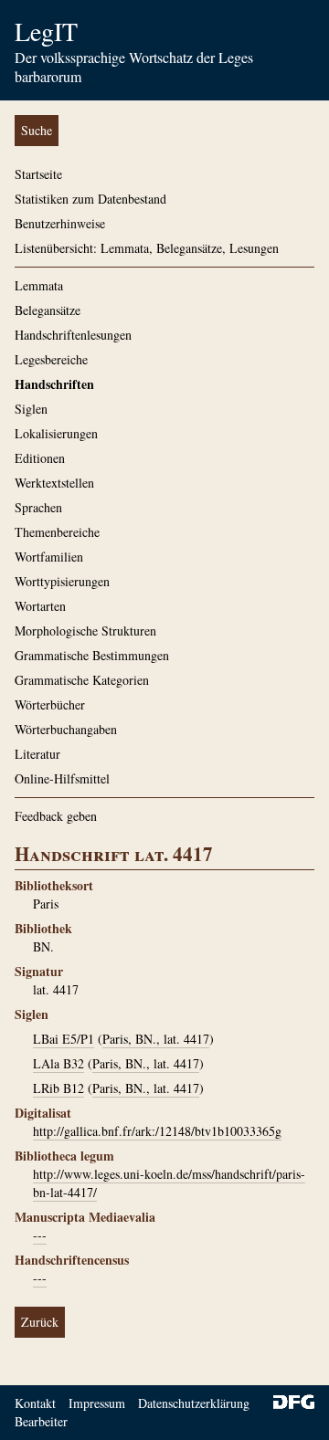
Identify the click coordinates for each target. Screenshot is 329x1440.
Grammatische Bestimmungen (92, 655)
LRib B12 (58, 1088)
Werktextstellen (54, 482)
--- (40, 1235)
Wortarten (40, 606)
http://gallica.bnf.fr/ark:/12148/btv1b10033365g (157, 1131)
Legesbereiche (51, 359)
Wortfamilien (49, 556)
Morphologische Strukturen (85, 630)
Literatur (37, 753)
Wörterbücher (50, 704)
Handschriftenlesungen (73, 334)
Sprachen (38, 507)
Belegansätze (47, 310)
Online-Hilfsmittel (62, 778)
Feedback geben (56, 816)
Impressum (97, 1403)
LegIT (46, 31)
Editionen (40, 458)
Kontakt (35, 1403)
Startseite (38, 174)
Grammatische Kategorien (82, 679)
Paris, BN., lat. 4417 (155, 1038)
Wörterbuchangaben (66, 729)
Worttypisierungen (62, 581)
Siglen (31, 408)
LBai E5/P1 (63, 1038)
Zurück (39, 1321)
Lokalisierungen (56, 433)
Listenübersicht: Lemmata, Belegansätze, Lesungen (147, 248)
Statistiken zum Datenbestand (90, 198)
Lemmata (39, 285)
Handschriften (54, 384)
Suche (36, 130)
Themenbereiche (57, 532)
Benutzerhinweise (60, 223)
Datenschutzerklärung (193, 1403)
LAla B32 (58, 1063)
